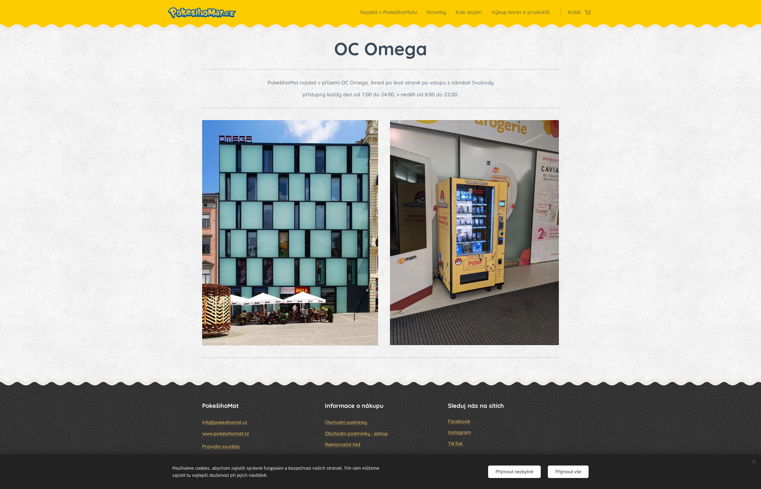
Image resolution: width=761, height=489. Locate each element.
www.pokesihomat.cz (225, 433)
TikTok (455, 443)
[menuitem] (390, 12)
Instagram (459, 432)
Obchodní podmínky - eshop (356, 433)
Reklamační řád (342, 444)
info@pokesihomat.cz (224, 422)
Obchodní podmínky (346, 422)
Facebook (459, 421)
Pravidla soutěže (221, 446)
